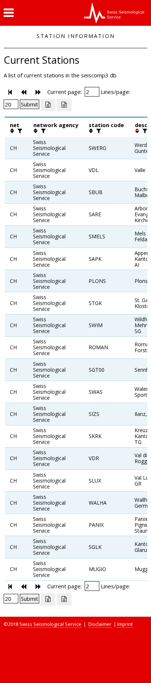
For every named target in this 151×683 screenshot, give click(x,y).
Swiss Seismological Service (50, 624)
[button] (9, 13)
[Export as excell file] (48, 105)
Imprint (125, 624)
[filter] (19, 130)
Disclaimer (99, 624)
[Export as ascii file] (64, 105)
